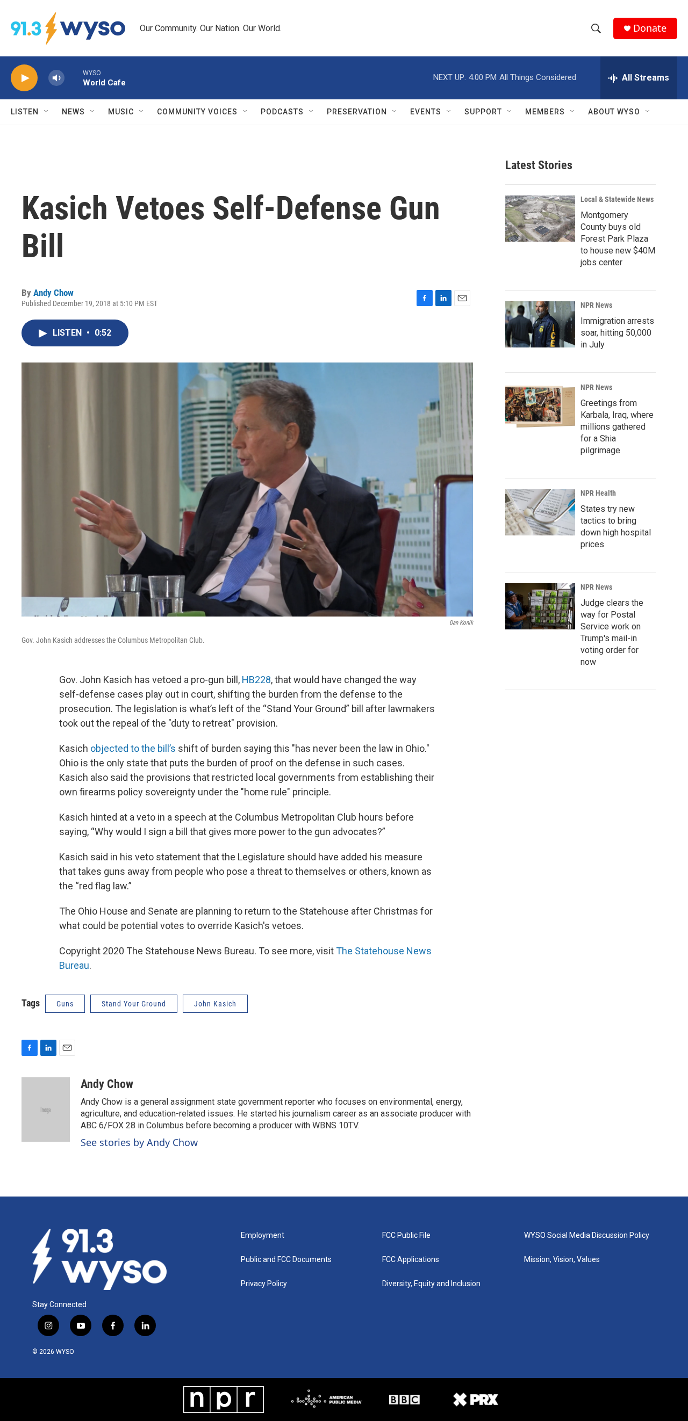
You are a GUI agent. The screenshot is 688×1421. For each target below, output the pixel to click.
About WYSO (614, 111)
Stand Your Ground (134, 1003)
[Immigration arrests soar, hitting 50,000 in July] (540, 324)
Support (483, 111)
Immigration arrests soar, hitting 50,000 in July (617, 333)
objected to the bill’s (134, 748)
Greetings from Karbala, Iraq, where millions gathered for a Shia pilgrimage (617, 426)
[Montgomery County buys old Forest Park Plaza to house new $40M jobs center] (540, 218)
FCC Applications (410, 1260)
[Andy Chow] (46, 1109)
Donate (649, 28)
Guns (65, 1003)
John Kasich (215, 1003)
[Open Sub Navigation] (46, 111)
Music (121, 111)
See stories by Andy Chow (139, 1142)
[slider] (73, 77)
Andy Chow (53, 292)
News (73, 111)
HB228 (256, 679)
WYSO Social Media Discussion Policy (586, 1235)
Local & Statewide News (617, 199)
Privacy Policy (264, 1284)
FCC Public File (406, 1235)
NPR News (596, 305)
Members (545, 111)
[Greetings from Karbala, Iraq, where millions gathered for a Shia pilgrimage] (540, 406)
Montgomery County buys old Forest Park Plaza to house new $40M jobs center (617, 238)
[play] (24, 78)
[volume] (56, 78)
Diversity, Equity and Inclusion (431, 1284)
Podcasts (282, 111)
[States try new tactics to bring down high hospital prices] (540, 512)
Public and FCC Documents (286, 1260)
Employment (262, 1235)
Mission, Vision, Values (562, 1260)
